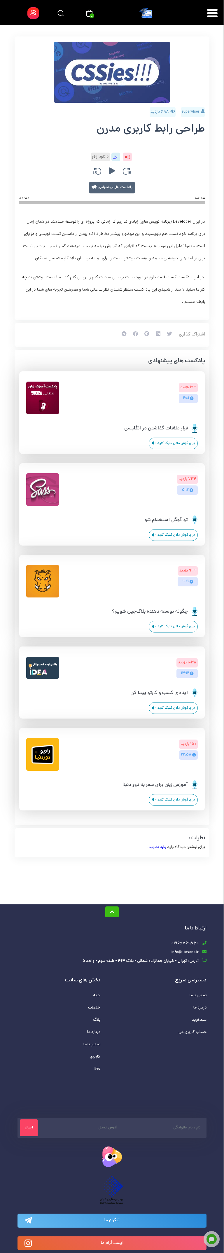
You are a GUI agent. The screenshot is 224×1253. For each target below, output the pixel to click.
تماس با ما (198, 995)
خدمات (94, 1008)
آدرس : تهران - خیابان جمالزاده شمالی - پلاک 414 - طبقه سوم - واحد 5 (140, 961)
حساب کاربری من (192, 1032)
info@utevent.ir (185, 952)
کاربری (95, 1057)
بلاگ (96, 1020)
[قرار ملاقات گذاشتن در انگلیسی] (42, 413)
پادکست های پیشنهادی (115, 188)
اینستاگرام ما (112, 1243)
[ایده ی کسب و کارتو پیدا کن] (42, 678)
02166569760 (185, 944)
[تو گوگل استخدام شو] (42, 505)
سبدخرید (199, 1020)
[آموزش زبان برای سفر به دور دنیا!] (42, 770)
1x (115, 157)
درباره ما (199, 1008)
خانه (96, 995)
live (97, 1069)
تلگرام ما (112, 1220)
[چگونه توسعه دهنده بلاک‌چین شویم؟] (42, 597)
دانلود (103, 157)
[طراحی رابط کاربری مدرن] (112, 72)
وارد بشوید (157, 847)
